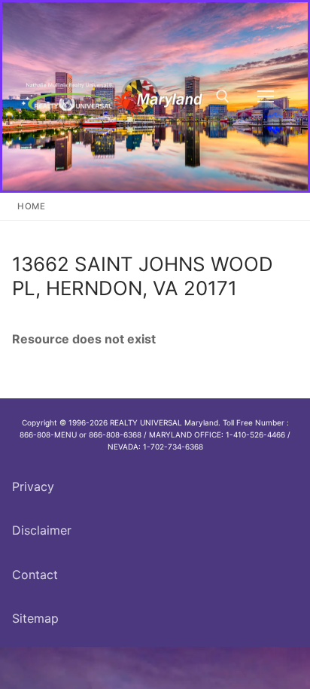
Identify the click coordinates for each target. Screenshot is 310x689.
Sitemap (35, 618)
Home (31, 206)
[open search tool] (222, 96)
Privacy (33, 486)
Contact (35, 574)
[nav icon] (266, 96)
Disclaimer (41, 530)
